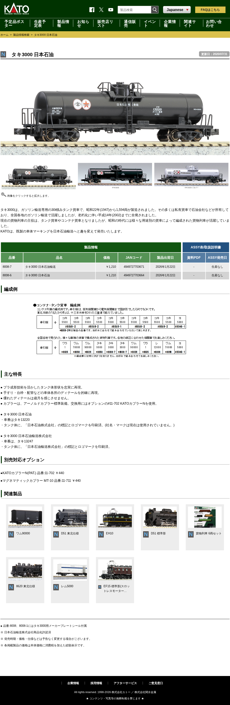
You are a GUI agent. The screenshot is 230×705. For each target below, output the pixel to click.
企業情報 (73, 683)
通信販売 (130, 23)
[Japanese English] (177, 10)
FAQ (210, 9)
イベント (150, 23)
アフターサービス (125, 683)
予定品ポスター (14, 23)
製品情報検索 (21, 34)
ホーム (4, 34)
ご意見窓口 (155, 683)
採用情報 (96, 683)
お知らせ (83, 23)
